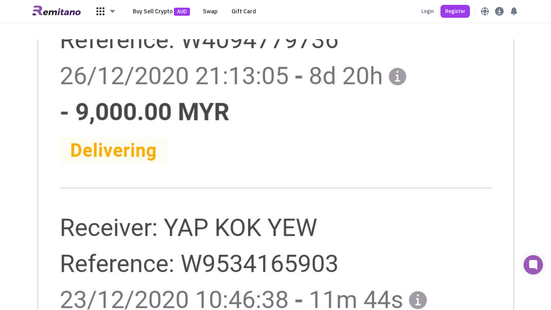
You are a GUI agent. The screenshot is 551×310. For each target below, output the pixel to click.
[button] (106, 11)
